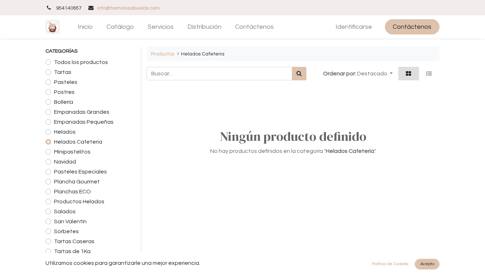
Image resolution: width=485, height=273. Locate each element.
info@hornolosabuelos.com (128, 8)
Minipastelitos (72, 152)
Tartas (62, 72)
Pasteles (65, 82)
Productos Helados (79, 201)
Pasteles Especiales (80, 172)
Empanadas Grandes (81, 112)
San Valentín (70, 221)
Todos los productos (81, 62)
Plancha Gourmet (77, 181)
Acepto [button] (427, 264)
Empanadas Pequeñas (84, 122)
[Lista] (429, 73)
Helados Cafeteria (78, 142)
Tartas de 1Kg (72, 251)
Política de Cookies (390, 264)
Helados (65, 132)
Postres (64, 92)
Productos (162, 54)
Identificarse (354, 26)
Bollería (63, 102)
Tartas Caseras (74, 241)
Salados (65, 211)
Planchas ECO (72, 191)
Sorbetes (66, 231)
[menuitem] (85, 27)
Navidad (65, 162)
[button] (375, 73)
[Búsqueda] (299, 73)
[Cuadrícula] (408, 73)
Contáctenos (412, 26)
